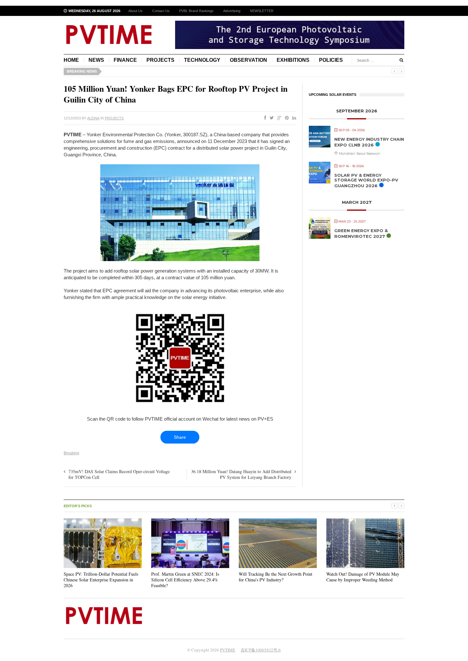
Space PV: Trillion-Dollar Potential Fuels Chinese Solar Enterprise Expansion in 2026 (101, 579)
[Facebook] (264, 118)
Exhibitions (293, 60)
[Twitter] (270, 118)
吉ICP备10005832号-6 (261, 650)
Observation (248, 60)
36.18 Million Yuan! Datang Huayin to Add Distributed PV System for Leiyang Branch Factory (241, 474)
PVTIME (227, 650)
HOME (71, 60)
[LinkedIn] (293, 118)
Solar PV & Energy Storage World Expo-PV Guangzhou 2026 (366, 180)
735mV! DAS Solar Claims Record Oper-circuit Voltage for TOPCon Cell (119, 474)
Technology (202, 60)
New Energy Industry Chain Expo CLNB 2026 (369, 142)
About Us (135, 11)
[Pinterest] (285, 118)
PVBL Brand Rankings (196, 11)
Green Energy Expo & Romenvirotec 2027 (361, 233)
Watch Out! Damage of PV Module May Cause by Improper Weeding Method (362, 577)
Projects (160, 60)
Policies (331, 60)
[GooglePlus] (278, 118)
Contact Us (161, 11)
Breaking (71, 453)
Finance (125, 60)
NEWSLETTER (261, 11)
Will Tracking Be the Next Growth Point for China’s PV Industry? (275, 577)
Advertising (231, 11)
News (96, 60)
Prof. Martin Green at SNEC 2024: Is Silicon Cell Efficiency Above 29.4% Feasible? (185, 579)
